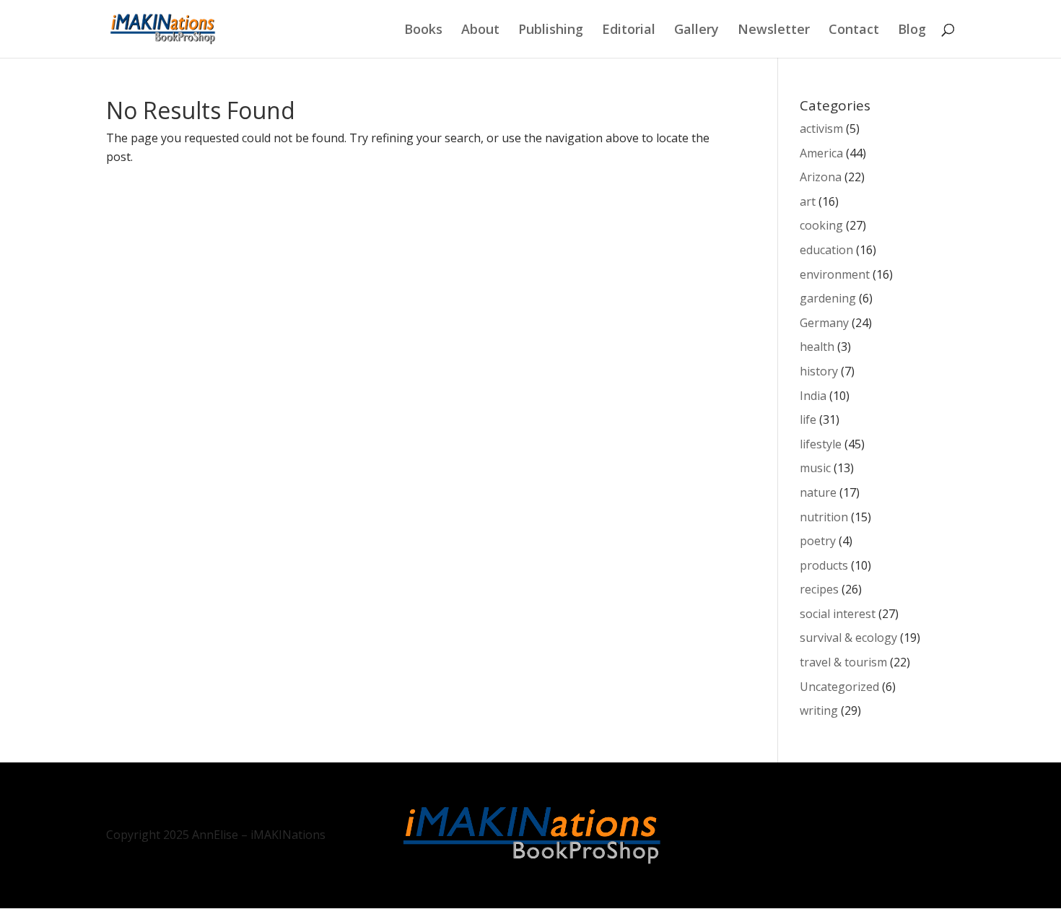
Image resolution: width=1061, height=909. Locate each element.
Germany (824, 323)
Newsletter (774, 31)
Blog (912, 31)
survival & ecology (848, 637)
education (826, 250)
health (817, 347)
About (480, 31)
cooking (821, 225)
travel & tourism (843, 662)
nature (818, 492)
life (808, 419)
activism (821, 128)
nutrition (824, 517)
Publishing (550, 31)
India (813, 396)
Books (423, 31)
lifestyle (821, 444)
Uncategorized (839, 687)
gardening (828, 298)
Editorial (628, 31)
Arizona (821, 177)
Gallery (696, 31)
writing (819, 710)
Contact (854, 31)
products (824, 565)
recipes (819, 589)
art (808, 201)
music (815, 468)
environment (835, 274)
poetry (818, 541)
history (819, 371)
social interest (838, 614)
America (821, 153)
